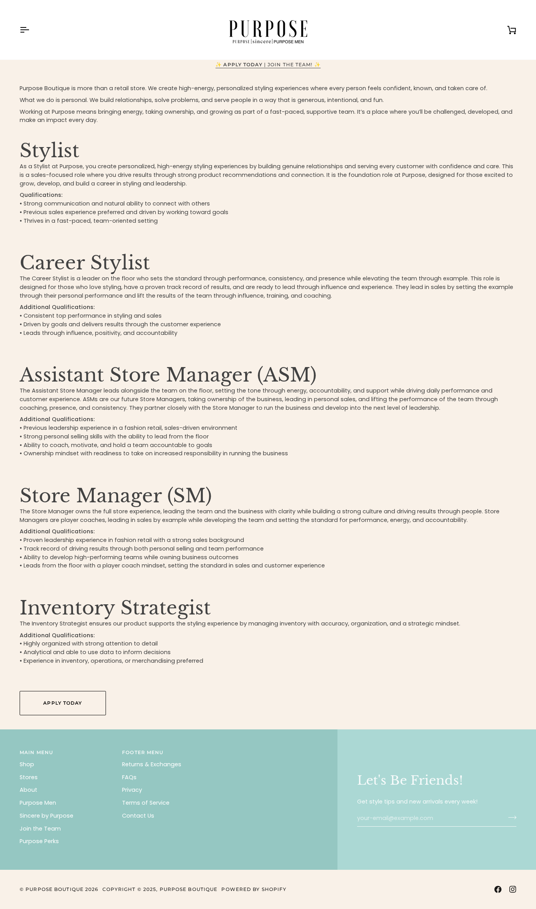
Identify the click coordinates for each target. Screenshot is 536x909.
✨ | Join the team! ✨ (268, 64)
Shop (27, 764)
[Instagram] (512, 889)
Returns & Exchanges (151, 764)
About (28, 790)
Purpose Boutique (55, 889)
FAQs (129, 777)
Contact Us (138, 816)
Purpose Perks (39, 841)
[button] (270, 751)
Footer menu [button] (142, 752)
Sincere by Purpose (46, 816)
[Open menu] (31, 30)
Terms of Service (146, 803)
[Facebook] (497, 889)
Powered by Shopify (253, 889)
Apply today (62, 703)
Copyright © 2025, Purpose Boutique (160, 889)
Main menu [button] (36, 752)
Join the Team (40, 829)
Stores (29, 777)
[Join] (509, 817)
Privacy (132, 790)
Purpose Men (38, 803)
